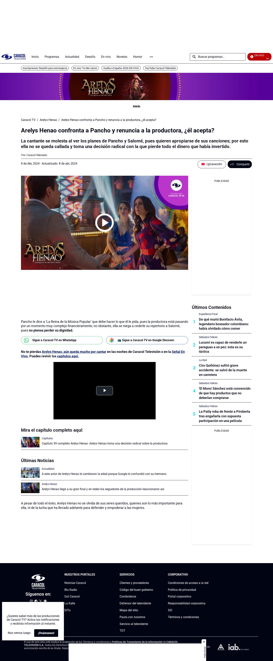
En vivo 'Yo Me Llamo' (85, 68)
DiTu (67, 610)
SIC (170, 610)
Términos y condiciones (183, 617)
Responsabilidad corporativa (186, 603)
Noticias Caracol (75, 583)
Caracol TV (28, 120)
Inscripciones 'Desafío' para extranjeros (45, 68)
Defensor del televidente (135, 603)
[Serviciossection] (152, 575)
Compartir (243, 164)
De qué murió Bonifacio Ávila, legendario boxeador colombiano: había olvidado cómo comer (224, 324)
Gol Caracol (72, 596)
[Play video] (104, 222)
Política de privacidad (182, 590)
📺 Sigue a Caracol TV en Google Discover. (146, 340)
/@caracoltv (214, 164)
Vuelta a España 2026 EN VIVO (121, 68)
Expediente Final (208, 314)
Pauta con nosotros (132, 617)
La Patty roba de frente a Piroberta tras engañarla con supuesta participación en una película (224, 416)
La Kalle (69, 603)
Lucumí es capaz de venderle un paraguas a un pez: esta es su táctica (223, 347)
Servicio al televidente (134, 624)
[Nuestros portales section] (96, 575)
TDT (122, 631)
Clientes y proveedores (134, 583)
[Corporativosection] (207, 575)
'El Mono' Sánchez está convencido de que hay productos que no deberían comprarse (225, 393)
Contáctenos (128, 596)
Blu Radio (70, 590)
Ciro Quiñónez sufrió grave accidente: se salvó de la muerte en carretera (223, 370)
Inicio (136, 106)
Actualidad (48, 468)
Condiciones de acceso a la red (188, 583)
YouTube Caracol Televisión (160, 68)
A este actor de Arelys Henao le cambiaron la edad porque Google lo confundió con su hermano (104, 474)
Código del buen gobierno (136, 590)
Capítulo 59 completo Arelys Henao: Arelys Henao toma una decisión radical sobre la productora (105, 443)
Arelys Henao (48, 120)
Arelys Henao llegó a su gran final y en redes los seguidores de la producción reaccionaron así (103, 489)
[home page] (13, 57)
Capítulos (47, 438)
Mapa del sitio (129, 610)
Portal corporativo (179, 596)
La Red (203, 360)
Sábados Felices (208, 337)
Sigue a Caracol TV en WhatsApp (54, 340)
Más (151, 56)
